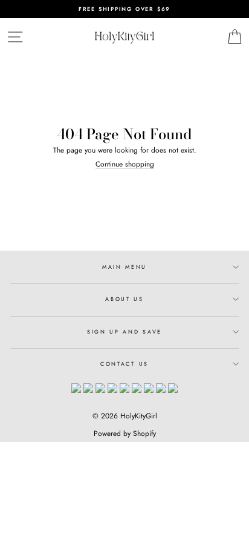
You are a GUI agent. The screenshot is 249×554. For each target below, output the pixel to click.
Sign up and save (124, 331)
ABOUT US (124, 299)
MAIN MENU (124, 267)
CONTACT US (124, 364)
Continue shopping (124, 164)
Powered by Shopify (125, 433)
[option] (124, 9)
